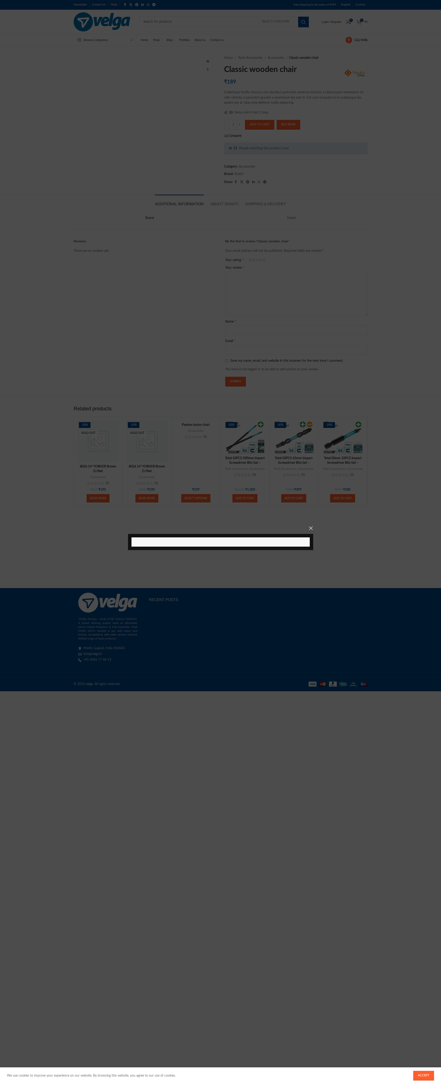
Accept (423, 1075)
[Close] (311, 528)
